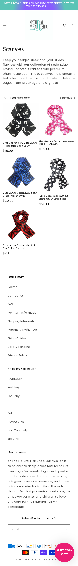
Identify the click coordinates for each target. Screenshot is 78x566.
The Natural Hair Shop (32, 559)
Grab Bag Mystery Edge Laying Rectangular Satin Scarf (20, 144)
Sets (11, 413)
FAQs (11, 304)
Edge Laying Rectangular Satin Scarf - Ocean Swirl (20, 194)
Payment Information (23, 313)
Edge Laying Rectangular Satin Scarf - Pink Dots (56, 142)
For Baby (14, 396)
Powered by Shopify (53, 559)
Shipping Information (22, 321)
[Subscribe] (66, 528)
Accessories (16, 422)
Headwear (15, 379)
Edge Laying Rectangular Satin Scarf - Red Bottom (20, 247)
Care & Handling (19, 347)
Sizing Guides (17, 338)
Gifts (11, 404)
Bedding (13, 387)
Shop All (13, 439)
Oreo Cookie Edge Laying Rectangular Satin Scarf (53, 197)
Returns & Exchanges (22, 329)
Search (13, 287)
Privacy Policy (17, 355)
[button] (5, 25)
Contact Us (16, 296)
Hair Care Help (18, 430)
